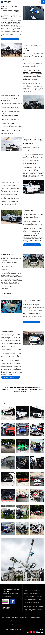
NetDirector (6, 629)
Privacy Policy (15, 617)
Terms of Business (23, 617)
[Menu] (43, 1)
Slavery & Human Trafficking (35, 617)
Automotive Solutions (15, 629)
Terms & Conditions (6, 617)
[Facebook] (38, 629)
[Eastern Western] (6, 1)
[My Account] (39, 2)
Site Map (31, 620)
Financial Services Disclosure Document (19, 620)
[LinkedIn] (42, 629)
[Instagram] (40, 629)
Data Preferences (5, 620)
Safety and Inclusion (14, 624)
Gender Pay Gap (5, 624)
